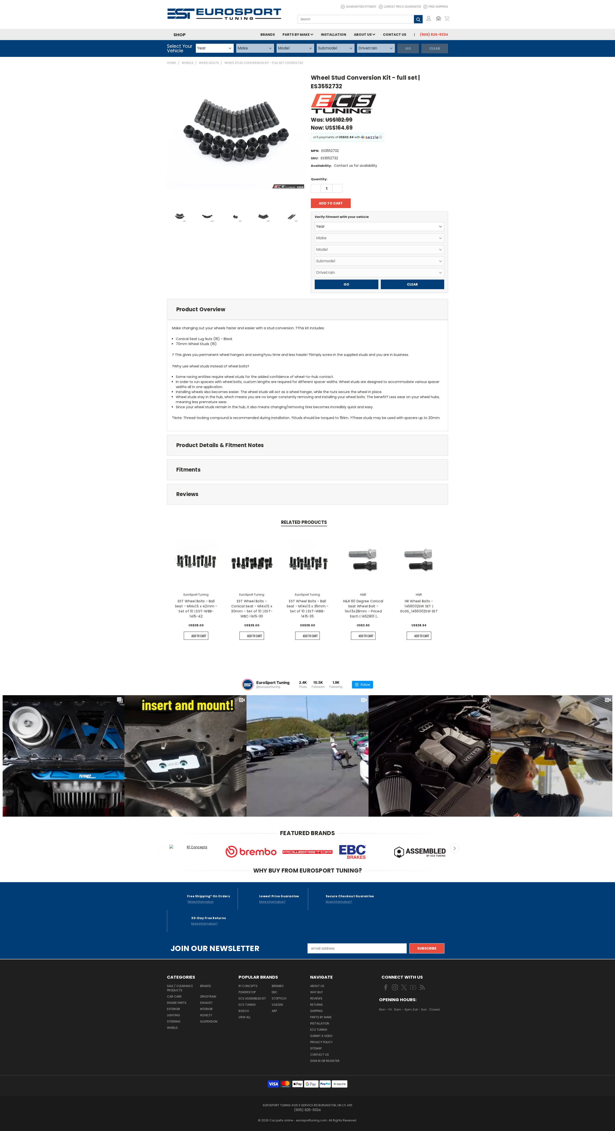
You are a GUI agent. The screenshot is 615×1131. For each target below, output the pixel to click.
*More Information (200, 902)
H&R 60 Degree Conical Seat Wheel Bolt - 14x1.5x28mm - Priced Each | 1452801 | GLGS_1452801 (363, 609)
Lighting (173, 1015)
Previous (160, 848)
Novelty (206, 1015)
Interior (206, 1009)
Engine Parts (176, 1003)
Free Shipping (438, 7)
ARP (274, 1011)
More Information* (272, 902)
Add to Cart (198, 636)
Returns (316, 1005)
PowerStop (247, 992)
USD (395, 1023)
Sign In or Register (324, 1061)
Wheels (172, 1028)
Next (454, 848)
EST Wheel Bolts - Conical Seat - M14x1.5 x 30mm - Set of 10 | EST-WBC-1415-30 (251, 609)
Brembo (277, 986)
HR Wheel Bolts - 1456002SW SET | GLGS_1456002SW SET (419, 606)
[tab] (307, 309)
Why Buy (316, 992)
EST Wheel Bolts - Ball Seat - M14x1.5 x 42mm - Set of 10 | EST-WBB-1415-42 (196, 609)
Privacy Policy (321, 1042)
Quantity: (319, 179)
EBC (274, 992)
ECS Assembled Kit (252, 998)
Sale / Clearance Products (180, 988)
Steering (173, 1021)
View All (245, 1017)
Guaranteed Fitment (361, 7)
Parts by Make (296, 34)
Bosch (244, 1011)
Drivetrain (208, 996)
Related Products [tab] (304, 522)
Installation (333, 34)
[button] (439, 18)
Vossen (277, 1005)
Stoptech (279, 998)
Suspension (208, 1021)
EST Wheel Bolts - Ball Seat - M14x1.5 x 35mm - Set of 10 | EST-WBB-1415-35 (308, 609)
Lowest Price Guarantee (402, 7)
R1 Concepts (248, 986)
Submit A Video (321, 1036)
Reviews (316, 998)
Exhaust (206, 1003)
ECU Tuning (318, 1030)
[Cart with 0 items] (446, 18)
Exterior (173, 1009)
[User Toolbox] (428, 18)
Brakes (205, 986)
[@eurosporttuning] (247, 684)
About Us (363, 34)
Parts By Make (321, 1017)
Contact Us (394, 34)
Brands (267, 34)
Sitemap (316, 1048)
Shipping (316, 1011)
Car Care (174, 996)
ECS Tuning (247, 1005)
